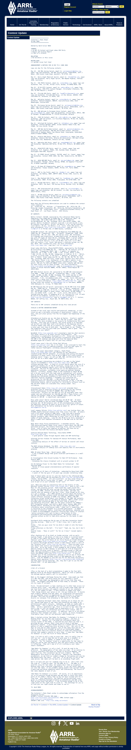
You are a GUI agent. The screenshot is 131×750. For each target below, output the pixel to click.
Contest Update (13, 37)
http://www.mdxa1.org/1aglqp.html (43, 266)
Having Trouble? (94, 707)
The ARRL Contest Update (59, 705)
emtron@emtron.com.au (38, 407)
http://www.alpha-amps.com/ (42, 352)
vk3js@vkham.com (73, 77)
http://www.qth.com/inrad (56, 388)
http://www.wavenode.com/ (48, 333)
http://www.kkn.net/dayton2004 (73, 477)
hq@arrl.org (12, 742)
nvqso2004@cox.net (65, 182)
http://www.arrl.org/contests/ (42, 699)
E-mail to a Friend (105, 739)
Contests (44, 705)
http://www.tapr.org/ (38, 434)
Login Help (68, 11)
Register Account (70, 7)
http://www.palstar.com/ (57, 410)
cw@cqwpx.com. (67, 245)
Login (67, 4)
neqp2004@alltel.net (68, 142)
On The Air (34, 705)
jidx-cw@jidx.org (65, 117)
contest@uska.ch (65, 99)
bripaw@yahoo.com (69, 266)
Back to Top (95, 705)
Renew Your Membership (111, 731)
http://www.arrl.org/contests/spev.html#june (66, 559)
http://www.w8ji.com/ (67, 446)
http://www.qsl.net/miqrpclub (41, 297)
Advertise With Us (105, 733)
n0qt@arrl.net (64, 172)
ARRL (31, 7)
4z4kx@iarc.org (67, 123)
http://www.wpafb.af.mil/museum (54, 541)
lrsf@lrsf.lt (35, 228)
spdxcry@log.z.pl (67, 87)
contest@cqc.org (66, 83)
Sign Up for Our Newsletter (108, 741)
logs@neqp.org (68, 178)
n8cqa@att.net (65, 297)
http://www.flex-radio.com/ (59, 362)
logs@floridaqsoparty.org (69, 93)
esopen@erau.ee (70, 166)
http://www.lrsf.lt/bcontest (55, 227)
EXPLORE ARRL (15, 718)
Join (100, 731)
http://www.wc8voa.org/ (61, 553)
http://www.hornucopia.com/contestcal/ (45, 697)
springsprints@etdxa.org (72, 71)
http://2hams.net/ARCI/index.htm (64, 281)
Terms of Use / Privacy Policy (108, 737)
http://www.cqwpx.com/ (39, 245)
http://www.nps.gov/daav (57, 544)
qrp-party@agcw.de (67, 160)
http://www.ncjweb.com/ (59, 486)
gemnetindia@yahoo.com (75, 129)
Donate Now (103, 729)
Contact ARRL (103, 735)
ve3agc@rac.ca (65, 136)
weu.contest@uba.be (38, 112)
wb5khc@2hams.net (59, 282)
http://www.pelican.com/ (40, 345)
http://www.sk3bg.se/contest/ (57, 700)
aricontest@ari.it (75, 188)
